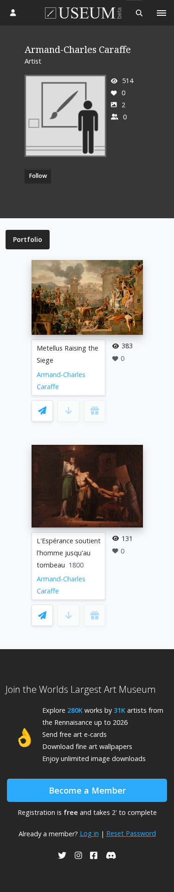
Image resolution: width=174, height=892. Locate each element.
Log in (89, 833)
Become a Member (87, 790)
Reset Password (131, 833)
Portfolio (27, 239)
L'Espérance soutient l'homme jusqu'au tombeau (69, 552)
